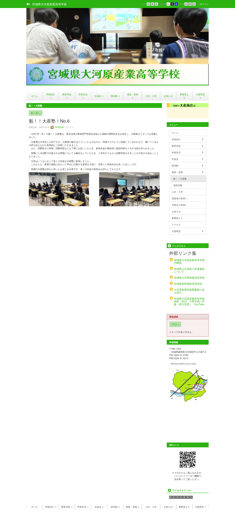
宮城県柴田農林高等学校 (188, 284)
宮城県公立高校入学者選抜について (189, 270)
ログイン (204, 4)
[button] (40, 33)
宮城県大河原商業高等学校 (189, 277)
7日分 (174, 324)
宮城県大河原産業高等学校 (49, 4)
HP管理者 (59, 127)
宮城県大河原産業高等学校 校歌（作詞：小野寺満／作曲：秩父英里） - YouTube (189, 301)
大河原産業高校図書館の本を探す (189, 291)
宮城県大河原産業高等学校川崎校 (189, 261)
